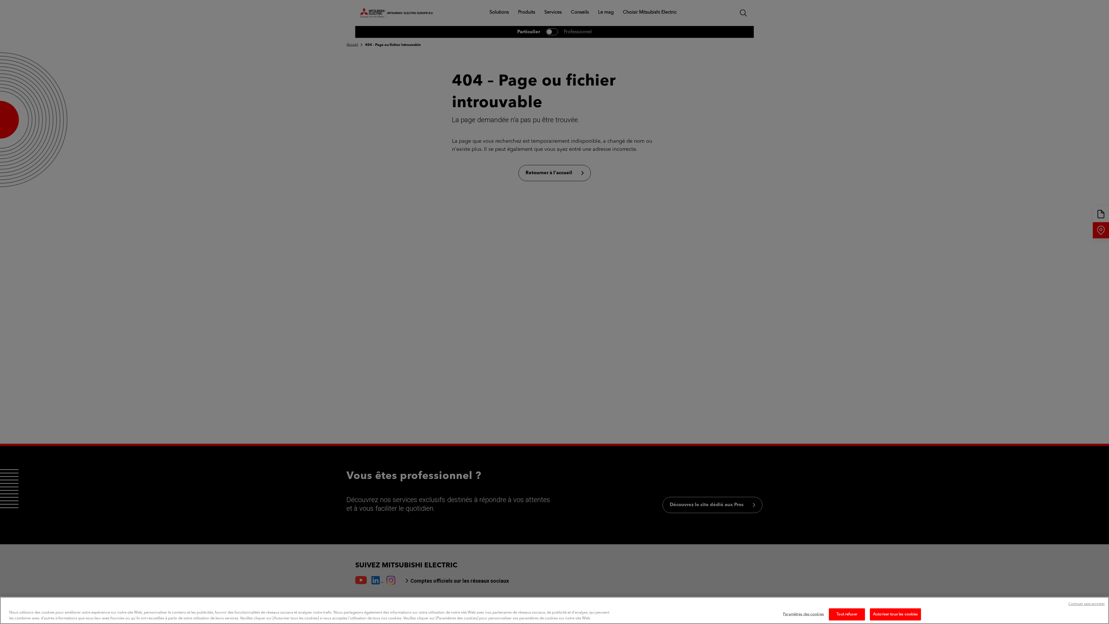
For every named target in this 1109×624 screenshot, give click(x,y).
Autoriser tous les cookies (895, 614)
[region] (554, 610)
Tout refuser (846, 614)
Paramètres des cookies (803, 614)
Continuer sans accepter (1086, 604)
